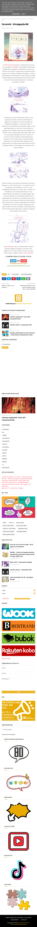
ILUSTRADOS (5, 447)
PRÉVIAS (4, 462)
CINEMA (4, 435)
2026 (18, 590)
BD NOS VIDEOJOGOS (8, 525)
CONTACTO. (24, 920)
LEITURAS (4, 450)
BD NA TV (11, 522)
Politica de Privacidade (8, 734)
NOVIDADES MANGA (22, 531)
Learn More (16, 14)
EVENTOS (4, 444)
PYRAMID (15, 67)
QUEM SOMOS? (15, 920)
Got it (24, 14)
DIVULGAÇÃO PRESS (15, 19)
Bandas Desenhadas (23, 304)
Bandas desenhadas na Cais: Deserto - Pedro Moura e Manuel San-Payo (22, 334)
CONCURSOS (5, 438)
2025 (18, 594)
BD (9, 274)
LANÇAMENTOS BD (22, 528)
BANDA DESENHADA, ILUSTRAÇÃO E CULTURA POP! (18, 917)
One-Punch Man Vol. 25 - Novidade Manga (15, 482)
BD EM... (5, 522)
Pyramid (10, 246)
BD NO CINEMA (20, 522)
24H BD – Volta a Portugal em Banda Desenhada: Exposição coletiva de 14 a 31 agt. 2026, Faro (17, 479)
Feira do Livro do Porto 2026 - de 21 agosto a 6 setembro (21, 545)
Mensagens (8, 729)
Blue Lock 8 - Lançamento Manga (12, 488)
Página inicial (5, 19)
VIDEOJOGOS (5, 467)
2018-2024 (6, 598)
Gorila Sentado (9, 65)
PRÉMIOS (4, 459)
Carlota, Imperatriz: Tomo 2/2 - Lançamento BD (20, 318)
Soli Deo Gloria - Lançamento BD (21, 325)
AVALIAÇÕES (5, 429)
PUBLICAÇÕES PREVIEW (9, 534)
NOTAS (4, 456)
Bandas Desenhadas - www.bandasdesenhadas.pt (20, 923)
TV (3, 465)
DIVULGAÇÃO (15, 274)
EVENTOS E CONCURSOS (9, 528)
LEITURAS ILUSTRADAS (8, 531)
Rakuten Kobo (6, 659)
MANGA (4, 453)
